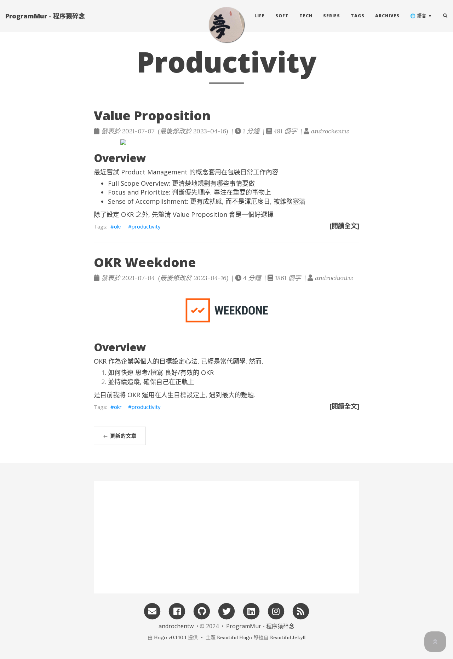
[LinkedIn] (251, 611)
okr (118, 226)
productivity (146, 226)
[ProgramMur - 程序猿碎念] (226, 24)
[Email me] (152, 611)
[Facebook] (177, 611)
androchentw (176, 626)
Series (331, 16)
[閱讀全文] (344, 225)
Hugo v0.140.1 (170, 637)
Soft (282, 16)
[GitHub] (201, 611)
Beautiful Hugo (234, 637)
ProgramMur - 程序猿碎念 (45, 16)
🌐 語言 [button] (418, 16)
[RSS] (300, 611)
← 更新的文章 (120, 435)
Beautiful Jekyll (287, 637)
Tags (358, 16)
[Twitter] (226, 611)
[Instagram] (276, 611)
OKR (127, 214)
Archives (387, 16)
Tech (305, 16)
